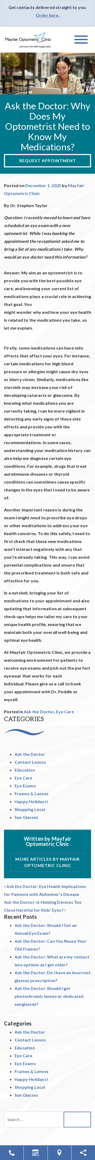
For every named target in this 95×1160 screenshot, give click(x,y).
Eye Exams (25, 785)
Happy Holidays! (31, 801)
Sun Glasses (26, 817)
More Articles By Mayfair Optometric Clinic (47, 862)
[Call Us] (11, 1152)
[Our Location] (59, 1152)
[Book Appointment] (35, 1152)
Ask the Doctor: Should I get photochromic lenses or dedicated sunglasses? (49, 996)
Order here (47, 15)
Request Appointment (47, 160)
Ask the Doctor (39, 711)
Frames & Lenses (32, 793)
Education (25, 769)
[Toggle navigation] (81, 39)
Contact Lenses (30, 761)
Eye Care (65, 711)
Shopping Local (30, 809)
